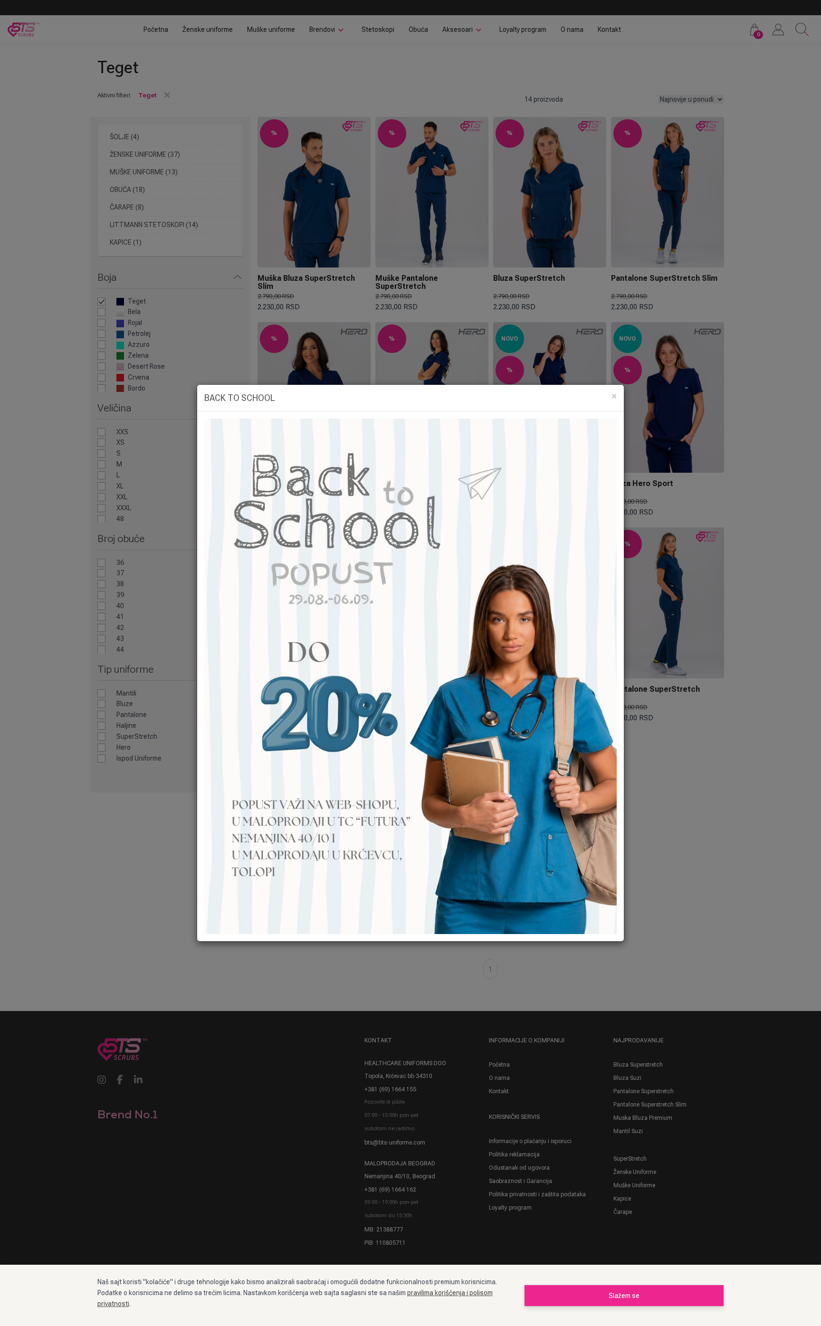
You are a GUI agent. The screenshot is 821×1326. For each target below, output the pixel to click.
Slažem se (624, 1295)
